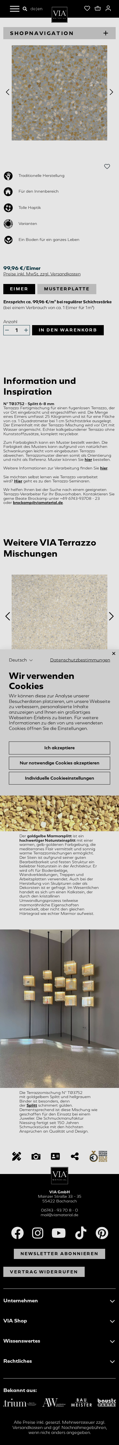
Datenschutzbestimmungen (80, 660)
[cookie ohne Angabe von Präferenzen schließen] (113, 653)
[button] (21, 660)
